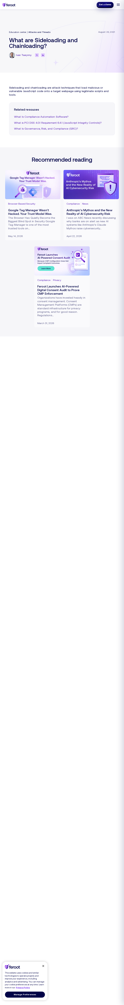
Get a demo (105, 4)
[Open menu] (118, 4)
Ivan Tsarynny (23, 54)
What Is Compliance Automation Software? (41, 116)
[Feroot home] (9, 5)
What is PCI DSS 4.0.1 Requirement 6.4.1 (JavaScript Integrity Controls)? (58, 122)
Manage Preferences (25, 994)
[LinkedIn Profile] (43, 55)
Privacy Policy (23, 987)
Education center (17, 32)
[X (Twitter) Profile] (37, 55)
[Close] (43, 966)
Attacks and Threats (39, 32)
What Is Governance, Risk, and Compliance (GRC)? (46, 128)
